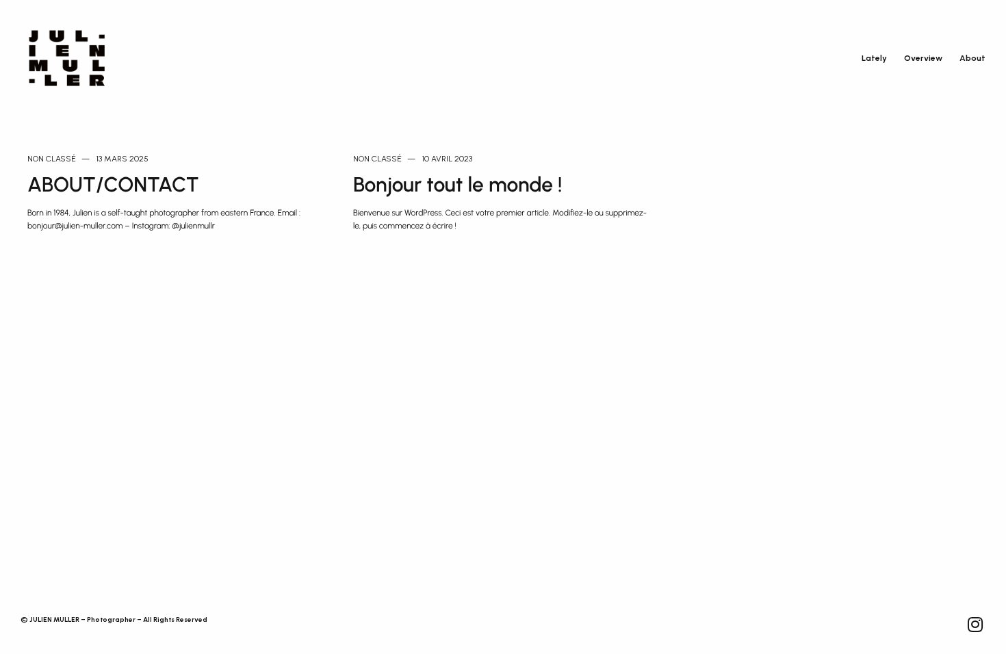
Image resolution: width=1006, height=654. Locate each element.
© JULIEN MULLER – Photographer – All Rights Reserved (114, 619)
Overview (923, 58)
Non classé (51, 159)
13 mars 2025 (122, 159)
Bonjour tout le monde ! (458, 184)
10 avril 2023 (447, 159)
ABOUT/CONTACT (113, 184)
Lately (874, 58)
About (972, 58)
